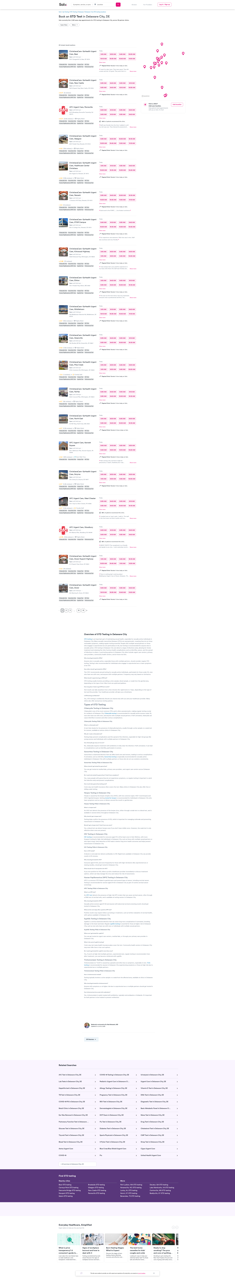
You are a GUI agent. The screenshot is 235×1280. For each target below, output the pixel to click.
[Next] (176, 1227)
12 (78, 610)
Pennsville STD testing (96, 1193)
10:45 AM (122, 59)
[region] (164, 70)
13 (83, 610)
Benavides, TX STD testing (130, 1196)
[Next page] (86, 610)
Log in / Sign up (164, 4)
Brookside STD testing (96, 1185)
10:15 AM (103, 59)
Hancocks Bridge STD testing (70, 1190)
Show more (133, 71)
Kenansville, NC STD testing (130, 1187)
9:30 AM (113, 54)
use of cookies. (141, 1273)
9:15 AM (103, 54)
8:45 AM (113, 83)
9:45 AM (122, 54)
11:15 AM (132, 143)
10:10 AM (122, 450)
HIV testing (88, 837)
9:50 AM (113, 450)
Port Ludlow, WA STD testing (131, 1185)
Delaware (81, 12)
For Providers (147, 5)
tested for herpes (110, 798)
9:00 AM (122, 83)
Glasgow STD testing (96, 1187)
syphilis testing (115, 924)
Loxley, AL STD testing (128, 1190)
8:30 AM (103, 83)
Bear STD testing (65, 1185)
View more (102, 62)
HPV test (89, 895)
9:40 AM (103, 450)
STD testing (88, 639)
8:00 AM (103, 110)
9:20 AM (122, 445)
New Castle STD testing (97, 1190)
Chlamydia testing (110, 713)
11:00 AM (132, 59)
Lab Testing (65, 12)
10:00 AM (132, 54)
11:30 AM (132, 563)
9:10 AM (113, 445)
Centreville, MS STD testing (160, 1190)
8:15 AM (113, 110)
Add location (177, 104)
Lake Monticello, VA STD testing (162, 1187)
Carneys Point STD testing (68, 1187)
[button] (159, 65)
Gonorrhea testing (110, 757)
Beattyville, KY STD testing (160, 1193)
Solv (60, 12)
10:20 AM (132, 450)
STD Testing (73, 12)
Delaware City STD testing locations (95, 12)
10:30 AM (113, 59)
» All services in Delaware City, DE (72, 1164)
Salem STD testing (66, 1196)
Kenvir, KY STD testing (128, 1193)
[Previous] (173, 1227)
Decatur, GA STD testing (159, 1185)
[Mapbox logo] (145, 96)
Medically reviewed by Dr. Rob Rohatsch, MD (104, 1024)
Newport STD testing (67, 1193)
